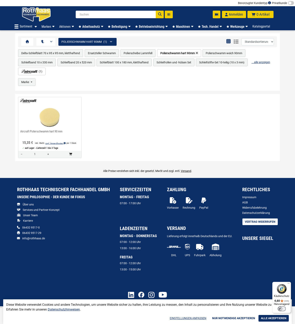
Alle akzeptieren (273, 318)
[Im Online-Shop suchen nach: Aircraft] (27, 100)
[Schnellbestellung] (216, 14)
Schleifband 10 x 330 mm (37, 62)
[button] (228, 42)
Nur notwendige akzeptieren (233, 318)
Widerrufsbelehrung (254, 207)
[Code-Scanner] (169, 14)
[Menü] (288, 284)
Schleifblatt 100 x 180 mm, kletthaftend (124, 62)
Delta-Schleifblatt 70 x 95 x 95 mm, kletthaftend (50, 53)
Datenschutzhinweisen (64, 309)
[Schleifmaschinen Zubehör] (42, 42)
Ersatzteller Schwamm (102, 53)
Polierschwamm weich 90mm (224, 53)
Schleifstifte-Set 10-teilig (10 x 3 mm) (221, 62)
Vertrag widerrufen (260, 221)
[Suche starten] (160, 14)
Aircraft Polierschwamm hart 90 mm (41, 131)
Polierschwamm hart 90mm (177, 53)
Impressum (249, 197)
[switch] (282, 308)
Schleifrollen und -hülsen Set (174, 62)
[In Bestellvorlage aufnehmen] (50, 125)
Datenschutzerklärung (256, 212)
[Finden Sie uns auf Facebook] (141, 295)
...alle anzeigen (261, 62)
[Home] (41, 14)
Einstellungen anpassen (188, 318)
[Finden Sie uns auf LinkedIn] (131, 295)
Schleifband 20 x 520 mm (76, 62)
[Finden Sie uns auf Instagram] (151, 295)
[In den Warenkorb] (70, 154)
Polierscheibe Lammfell (138, 53)
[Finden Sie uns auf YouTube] (163, 295)
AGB (245, 202)
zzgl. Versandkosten (54, 143)
